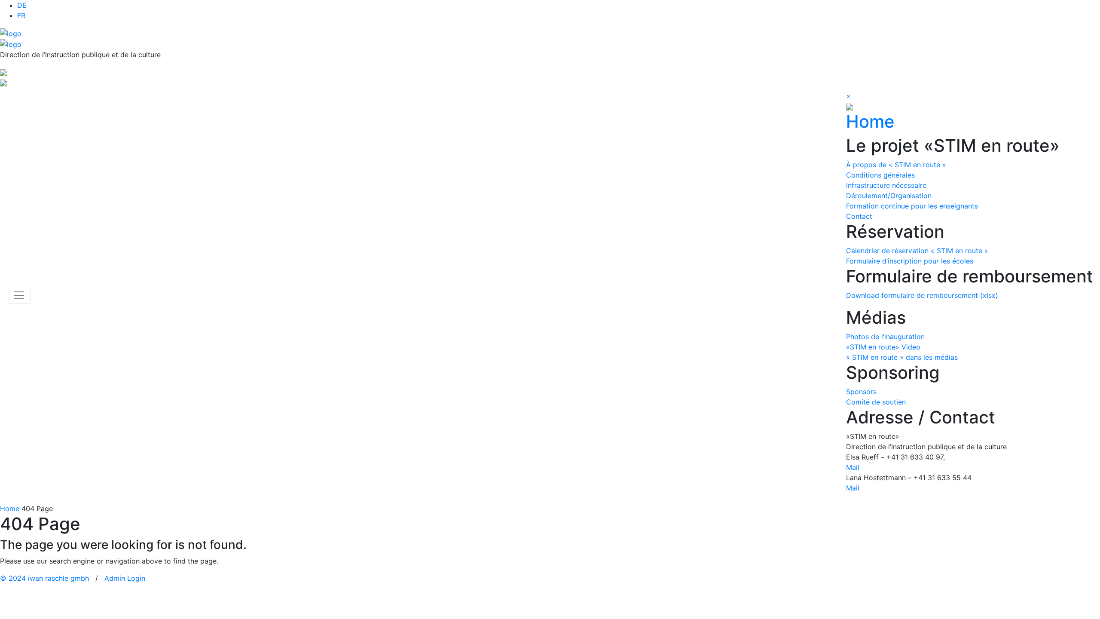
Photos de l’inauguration (885, 336)
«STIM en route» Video (883, 347)
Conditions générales (880, 175)
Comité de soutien (876, 402)
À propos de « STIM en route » (896, 164)
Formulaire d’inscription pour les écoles (909, 261)
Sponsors (861, 391)
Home (870, 121)
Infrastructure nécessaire (886, 185)
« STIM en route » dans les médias (902, 357)
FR (21, 15)
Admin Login (124, 578)
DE (22, 5)
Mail (852, 467)
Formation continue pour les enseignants (912, 206)
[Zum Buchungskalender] (3, 71)
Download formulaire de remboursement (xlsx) (922, 295)
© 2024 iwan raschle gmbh (44, 578)
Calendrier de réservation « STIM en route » (917, 250)
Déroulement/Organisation (889, 195)
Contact (859, 216)
